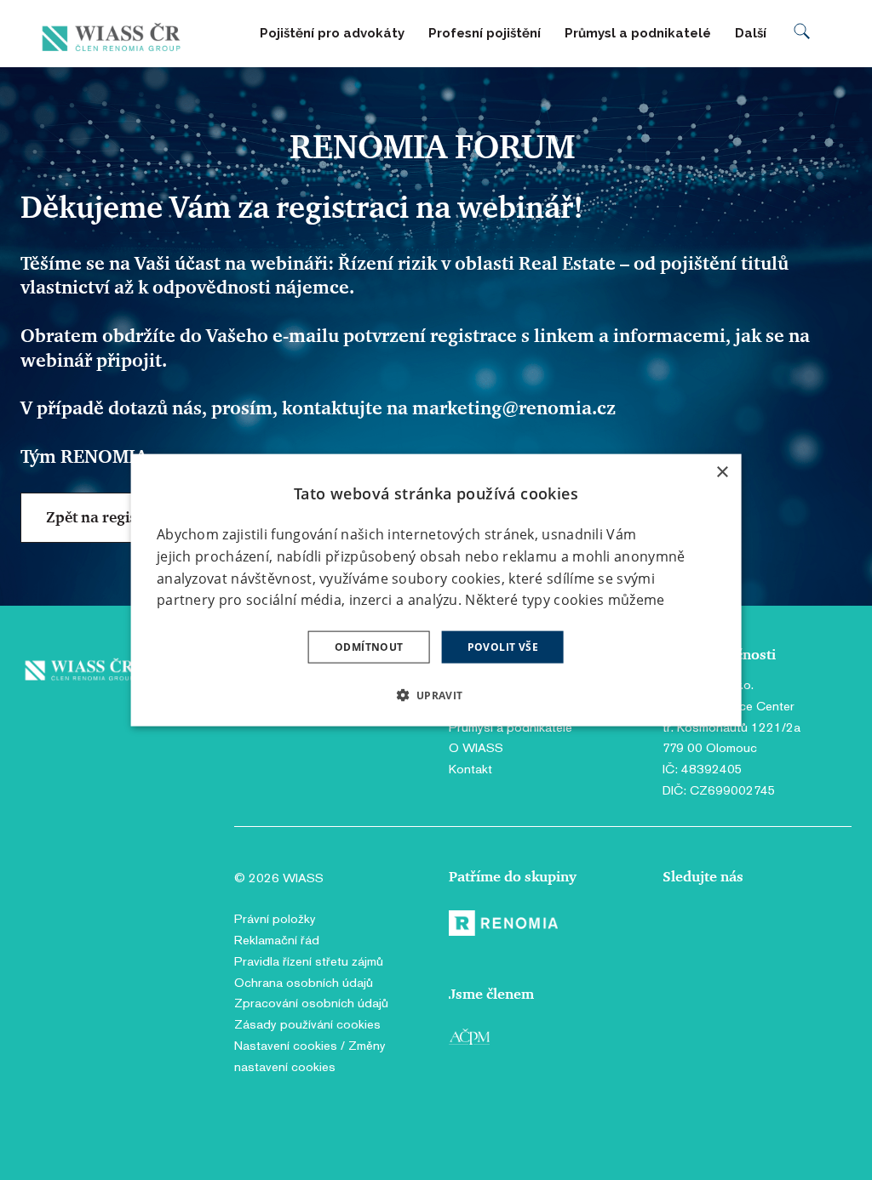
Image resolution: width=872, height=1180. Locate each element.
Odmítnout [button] (369, 647)
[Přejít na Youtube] (790, 926)
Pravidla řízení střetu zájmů (308, 961)
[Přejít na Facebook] (678, 926)
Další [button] (752, 33)
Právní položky (275, 918)
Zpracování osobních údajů (311, 1003)
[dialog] (436, 590)
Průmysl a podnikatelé (510, 727)
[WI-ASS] (115, 34)
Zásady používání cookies (307, 1024)
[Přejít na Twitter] (750, 926)
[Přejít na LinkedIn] (719, 926)
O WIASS (476, 747)
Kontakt (470, 769)
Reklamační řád (276, 940)
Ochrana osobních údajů (303, 982)
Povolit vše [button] (503, 647)
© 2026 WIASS (279, 877)
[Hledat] (802, 34)
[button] (435, 695)
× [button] (721, 471)
